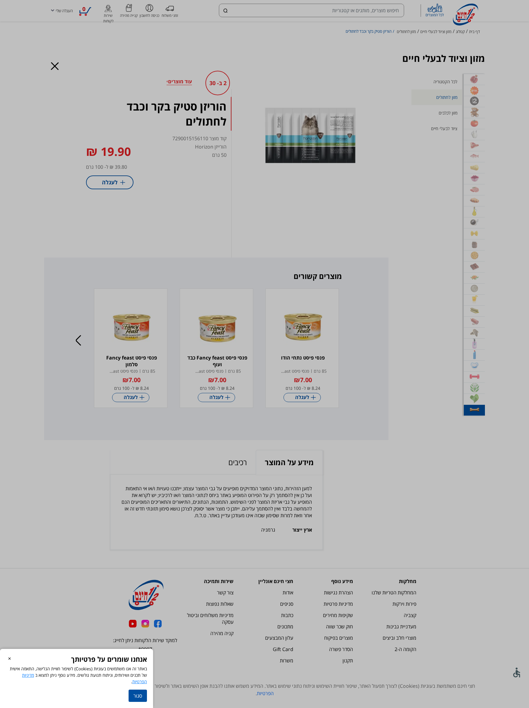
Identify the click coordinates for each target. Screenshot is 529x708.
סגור (137, 695)
